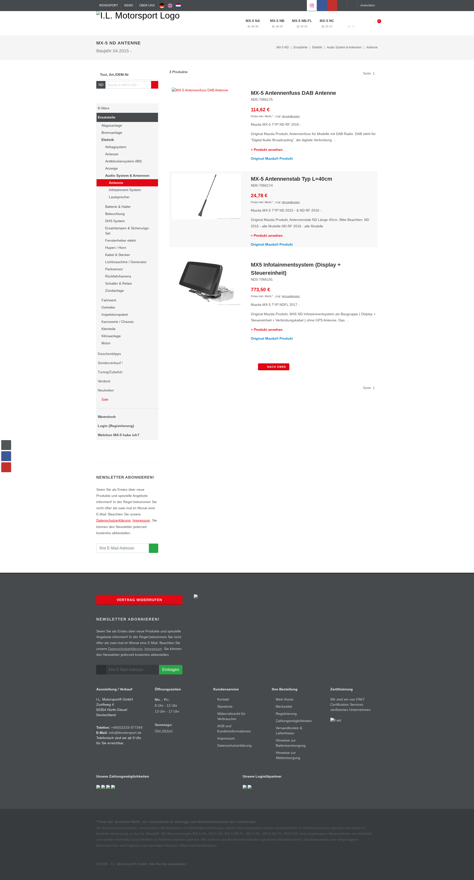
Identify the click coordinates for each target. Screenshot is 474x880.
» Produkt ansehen (267, 150)
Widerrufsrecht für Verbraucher (231, 716)
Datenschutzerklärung (113, 520)
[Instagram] (312, 5)
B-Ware (103, 108)
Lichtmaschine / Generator (126, 262)
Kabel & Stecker (117, 255)
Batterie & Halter (118, 207)
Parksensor (114, 269)
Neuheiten (106, 390)
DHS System (115, 221)
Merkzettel (284, 706)
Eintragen (170, 669)
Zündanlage (114, 291)
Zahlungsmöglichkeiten (294, 721)
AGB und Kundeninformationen (234, 728)
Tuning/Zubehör (110, 372)
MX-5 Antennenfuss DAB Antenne (293, 93)
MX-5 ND (351, 23)
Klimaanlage (111, 336)
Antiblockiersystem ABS (123, 161)
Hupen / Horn (115, 248)
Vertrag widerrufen (139, 600)
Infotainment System (125, 190)
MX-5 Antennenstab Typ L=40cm (291, 179)
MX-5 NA (253, 23)
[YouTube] (332, 5)
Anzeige (111, 168)
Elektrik (107, 140)
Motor (106, 343)
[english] (170, 5)
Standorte (225, 706)
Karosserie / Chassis (117, 322)
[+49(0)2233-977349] (342, 5)
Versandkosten (291, 116)
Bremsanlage (111, 133)
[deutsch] (162, 5)
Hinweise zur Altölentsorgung (288, 755)
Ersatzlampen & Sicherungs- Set (127, 230)
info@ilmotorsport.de (125, 733)
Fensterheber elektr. (121, 240)
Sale (104, 399)
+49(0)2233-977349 (126, 727)
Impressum (141, 520)
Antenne (372, 47)
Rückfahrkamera (118, 276)
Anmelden (367, 5)
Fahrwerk (108, 300)
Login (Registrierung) (116, 426)
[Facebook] (322, 5)
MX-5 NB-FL (302, 23)
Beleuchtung (115, 214)
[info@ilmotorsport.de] (352, 5)
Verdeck (104, 381)
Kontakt (223, 699)
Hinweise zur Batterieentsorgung (291, 742)
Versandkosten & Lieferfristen (289, 730)
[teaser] (153, 548)
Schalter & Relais (118, 283)
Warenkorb (107, 417)
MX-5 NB (277, 23)
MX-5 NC (327, 23)
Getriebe (108, 307)
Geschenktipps (109, 354)
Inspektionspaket (114, 314)
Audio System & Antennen (127, 175)
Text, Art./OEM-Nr (114, 75)
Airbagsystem (115, 147)
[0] (376, 22)
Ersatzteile (106, 117)
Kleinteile (108, 329)
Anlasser (112, 154)
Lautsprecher (119, 197)
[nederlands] (178, 5)
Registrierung (286, 714)
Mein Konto (285, 699)
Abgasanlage (111, 125)
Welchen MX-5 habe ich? (118, 435)
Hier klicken (164, 731)
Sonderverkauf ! (110, 363)
